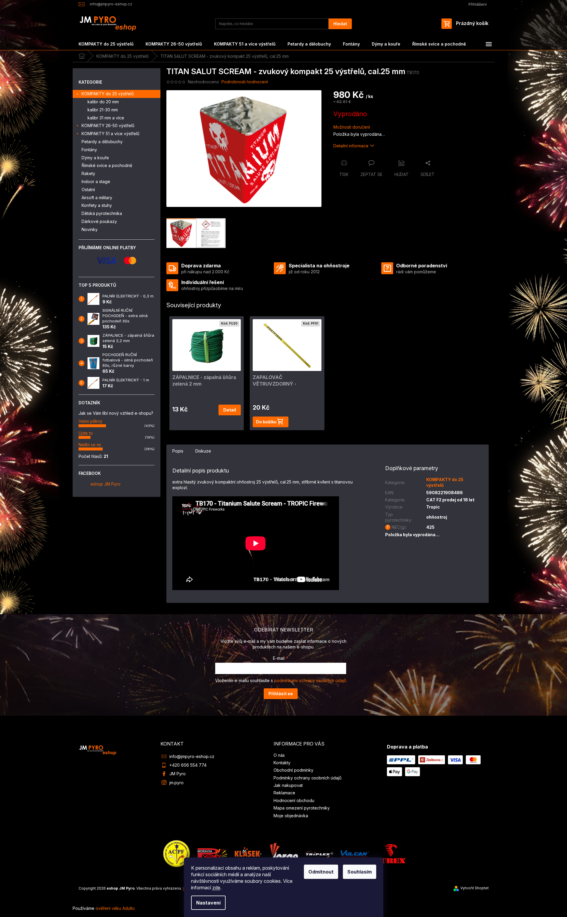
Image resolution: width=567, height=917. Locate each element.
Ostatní (88, 189)
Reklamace (284, 792)
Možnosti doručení (351, 127)
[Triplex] (319, 853)
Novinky (90, 229)
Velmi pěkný (90, 421)
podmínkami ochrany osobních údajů (310, 680)
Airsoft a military (97, 197)
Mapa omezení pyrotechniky (302, 807)
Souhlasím (359, 872)
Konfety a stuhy (97, 205)
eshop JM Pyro (105, 483)
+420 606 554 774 (188, 765)
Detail (229, 409)
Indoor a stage (96, 181)
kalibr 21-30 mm (103, 109)
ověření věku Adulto (115, 908)
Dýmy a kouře (95, 157)
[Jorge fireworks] (283, 853)
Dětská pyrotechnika (102, 213)
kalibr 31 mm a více (106, 117)
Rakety (88, 173)
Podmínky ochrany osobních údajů (307, 777)
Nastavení (208, 903)
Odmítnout (321, 872)
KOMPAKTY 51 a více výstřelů (110, 133)
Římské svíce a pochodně (107, 165)
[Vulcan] (355, 853)
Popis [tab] (177, 450)
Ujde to (86, 433)
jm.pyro (176, 782)
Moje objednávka (291, 815)
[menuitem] (106, 44)
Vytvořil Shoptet (474, 888)
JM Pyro (177, 773)
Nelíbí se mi (90, 444)
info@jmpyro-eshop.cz (191, 756)
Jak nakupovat (288, 785)
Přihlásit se (280, 693)
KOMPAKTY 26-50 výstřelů (108, 125)
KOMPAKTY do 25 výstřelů (108, 93)
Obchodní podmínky (293, 770)
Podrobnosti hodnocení (244, 81)
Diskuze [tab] (203, 450)
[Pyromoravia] (212, 853)
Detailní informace (350, 145)
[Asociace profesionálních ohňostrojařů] (177, 853)
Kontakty (282, 762)
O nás (279, 755)
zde (216, 888)
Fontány (89, 149)
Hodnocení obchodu (294, 800)
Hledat (340, 23)
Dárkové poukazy (99, 221)
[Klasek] (248, 853)
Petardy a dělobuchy (102, 141)
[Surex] (390, 853)
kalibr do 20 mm (103, 101)
